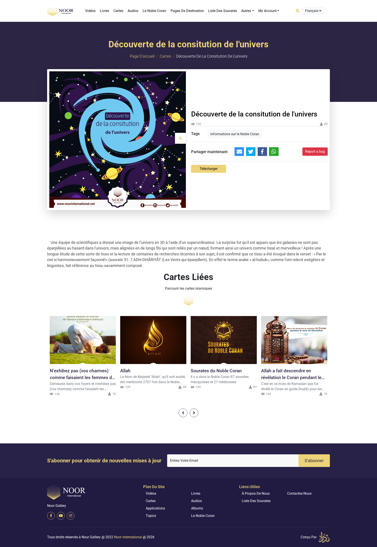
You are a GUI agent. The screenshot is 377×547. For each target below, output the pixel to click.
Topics (151, 516)
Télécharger (209, 169)
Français (312, 11)
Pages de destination (187, 11)
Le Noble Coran (154, 11)
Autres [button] (246, 11)
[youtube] (61, 516)
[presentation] (183, 413)
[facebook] (51, 516)
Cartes (118, 11)
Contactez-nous (299, 493)
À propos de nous (256, 493)
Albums (197, 508)
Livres (104, 11)
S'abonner (314, 460)
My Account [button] (267, 11)
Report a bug (315, 151)
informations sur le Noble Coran (234, 134)
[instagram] (70, 516)
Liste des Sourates (222, 11)
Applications (155, 508)
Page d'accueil (142, 56)
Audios (133, 11)
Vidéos (90, 11)
